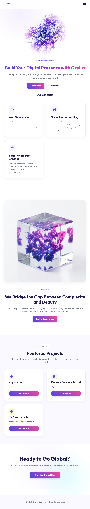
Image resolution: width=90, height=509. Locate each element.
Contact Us (54, 86)
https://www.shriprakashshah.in (21, 422)
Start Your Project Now (45, 475)
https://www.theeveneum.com (63, 387)
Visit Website (24, 393)
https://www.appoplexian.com (20, 387)
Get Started (36, 86)
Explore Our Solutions (45, 319)
